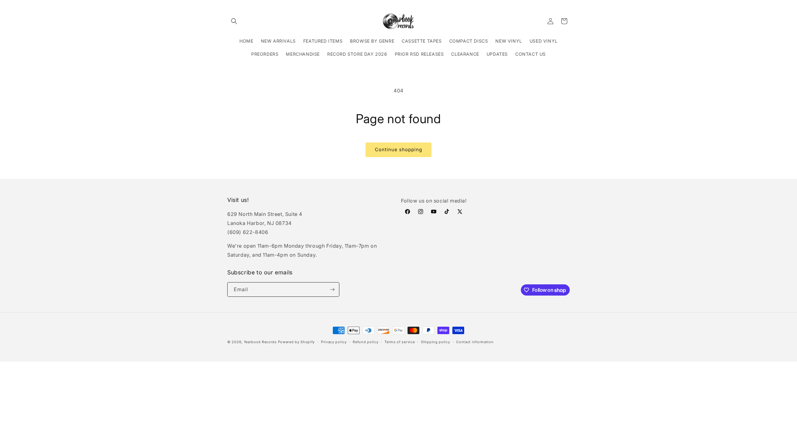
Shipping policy (435, 342)
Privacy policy (334, 342)
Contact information (474, 342)
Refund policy (365, 342)
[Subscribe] (332, 289)
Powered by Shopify (296, 342)
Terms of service (399, 342)
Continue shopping (398, 149)
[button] (234, 21)
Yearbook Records (260, 342)
